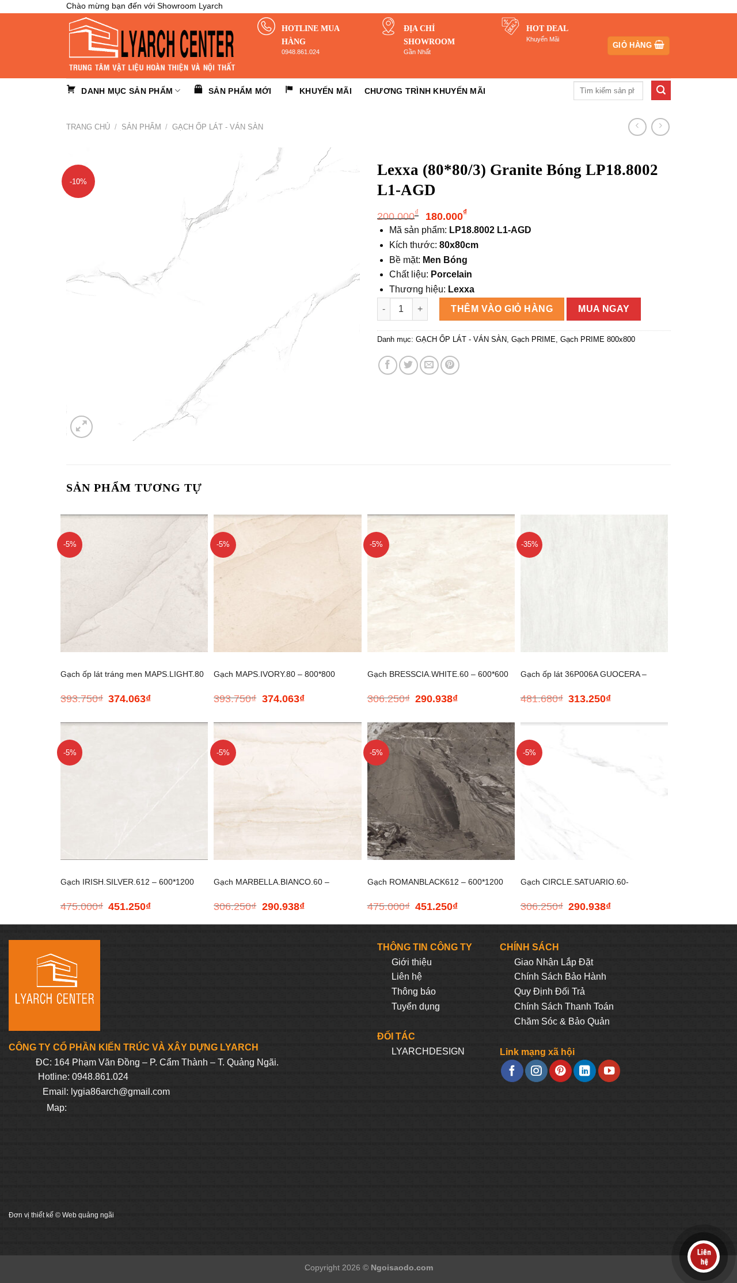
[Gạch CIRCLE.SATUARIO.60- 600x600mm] (594, 791)
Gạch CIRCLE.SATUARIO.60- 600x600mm (575, 888)
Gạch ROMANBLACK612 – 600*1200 (435, 881)
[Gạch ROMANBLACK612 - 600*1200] (441, 791)
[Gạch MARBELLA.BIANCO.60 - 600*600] (287, 791)
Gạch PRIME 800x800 (597, 339)
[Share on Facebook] (387, 365)
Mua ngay (604, 309)
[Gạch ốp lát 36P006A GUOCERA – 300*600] (594, 583)
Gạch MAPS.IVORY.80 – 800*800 (274, 674)
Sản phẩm (141, 127)
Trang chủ (88, 127)
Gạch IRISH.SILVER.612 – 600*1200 (127, 881)
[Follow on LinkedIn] (584, 1071)
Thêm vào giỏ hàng (502, 309)
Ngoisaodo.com (402, 1267)
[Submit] (661, 90)
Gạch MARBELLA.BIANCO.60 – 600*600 (271, 888)
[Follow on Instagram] (536, 1071)
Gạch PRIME (533, 339)
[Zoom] (81, 427)
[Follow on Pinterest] (560, 1071)
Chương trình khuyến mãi (424, 91)
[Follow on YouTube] (609, 1071)
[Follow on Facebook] (512, 1071)
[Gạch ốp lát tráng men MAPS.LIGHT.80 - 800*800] (134, 583)
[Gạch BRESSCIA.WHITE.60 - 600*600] (441, 583)
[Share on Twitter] (408, 365)
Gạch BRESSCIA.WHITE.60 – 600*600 (437, 674)
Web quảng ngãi (88, 1215)
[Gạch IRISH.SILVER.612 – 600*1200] (134, 791)
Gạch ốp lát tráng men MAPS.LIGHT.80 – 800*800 (132, 680)
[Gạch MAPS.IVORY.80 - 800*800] (287, 583)
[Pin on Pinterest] (449, 365)
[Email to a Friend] (429, 365)
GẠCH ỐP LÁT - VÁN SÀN (217, 127)
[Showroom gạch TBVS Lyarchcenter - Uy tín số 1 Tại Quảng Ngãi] (153, 45)
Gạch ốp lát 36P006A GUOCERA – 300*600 (584, 680)
